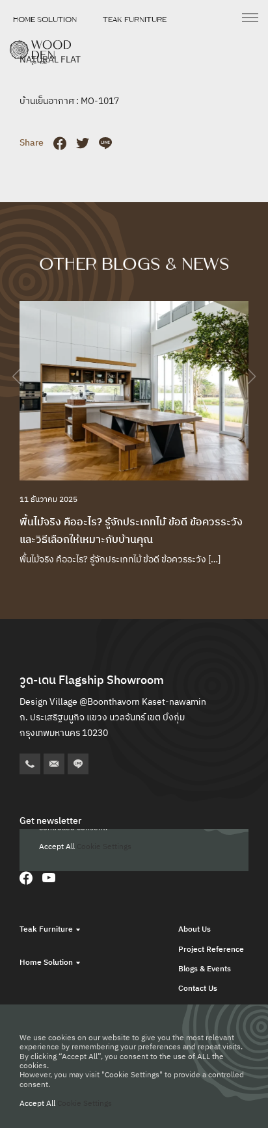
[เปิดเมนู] (250, 17)
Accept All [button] (37, 1103)
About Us (194, 929)
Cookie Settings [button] (84, 1103)
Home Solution (45, 19)
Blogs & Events (204, 969)
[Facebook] (26, 877)
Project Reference (211, 949)
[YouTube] (48, 877)
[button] (251, 376)
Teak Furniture (135, 19)
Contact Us (197, 988)
